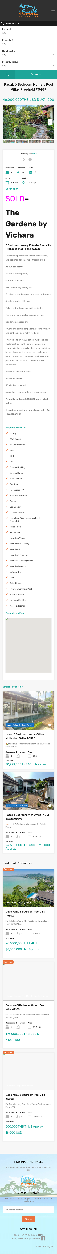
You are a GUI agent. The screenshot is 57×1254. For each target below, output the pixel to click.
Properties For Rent (34, 1167)
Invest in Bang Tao (45, 1246)
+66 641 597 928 (22, 1235)
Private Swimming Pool (21, 589)
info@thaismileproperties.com (26, 1238)
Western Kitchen (17, 606)
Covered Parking (17, 467)
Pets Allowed (16, 583)
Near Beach (15, 549)
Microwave (15, 532)
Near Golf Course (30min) (21, 560)
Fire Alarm (14, 484)
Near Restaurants (18, 566)
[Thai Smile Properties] (28, 16)
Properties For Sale (15, 1167)
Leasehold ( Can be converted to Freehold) (25, 519)
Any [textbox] (4, 54)
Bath (12, 450)
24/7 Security (16, 439)
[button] (31, 645)
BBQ (12, 456)
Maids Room (15, 527)
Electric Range (16, 473)
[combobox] (28, 55)
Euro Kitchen (16, 478)
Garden (13, 501)
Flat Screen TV (17, 490)
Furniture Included (18, 495)
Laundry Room (17, 512)
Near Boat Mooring (19, 555)
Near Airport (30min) (19, 543)
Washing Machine (18, 600)
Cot (11, 461)
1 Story (13, 433)
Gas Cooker (15, 507)
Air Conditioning (17, 445)
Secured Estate (17, 594)
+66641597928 (12, 23)
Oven (12, 577)
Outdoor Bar (15, 572)
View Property (28, 722)
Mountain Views (17, 538)
